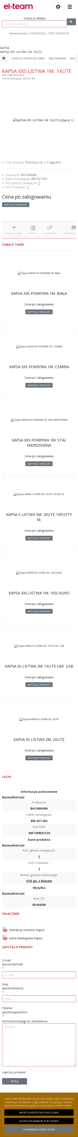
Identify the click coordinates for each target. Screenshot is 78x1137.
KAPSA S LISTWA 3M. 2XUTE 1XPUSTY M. (39, 517)
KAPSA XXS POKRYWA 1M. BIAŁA (39, 293)
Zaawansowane (18, 33)
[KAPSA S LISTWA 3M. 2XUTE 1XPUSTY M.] (39, 494)
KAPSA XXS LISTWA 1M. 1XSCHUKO (39, 593)
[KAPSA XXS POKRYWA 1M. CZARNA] (39, 346)
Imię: (12, 986)
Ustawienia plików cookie (39, 1129)
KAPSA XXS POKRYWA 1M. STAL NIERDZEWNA (39, 443)
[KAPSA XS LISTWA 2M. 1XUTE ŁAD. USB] (39, 646)
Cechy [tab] (32, 233)
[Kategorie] (69, 7)
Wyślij (15, 1081)
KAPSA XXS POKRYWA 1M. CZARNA (39, 366)
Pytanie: (14, 1010)
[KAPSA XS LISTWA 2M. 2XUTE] (39, 719)
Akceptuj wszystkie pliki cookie (39, 1112)
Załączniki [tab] (49, 233)
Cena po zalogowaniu (26, 196)
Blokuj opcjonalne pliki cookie (39, 1121)
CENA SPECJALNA (58, 33)
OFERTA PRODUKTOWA (28, 58)
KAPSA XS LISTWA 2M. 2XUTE (39, 739)
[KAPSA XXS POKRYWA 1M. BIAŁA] (39, 273)
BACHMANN (57, 58)
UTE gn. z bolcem (39, 881)
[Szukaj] (71, 21)
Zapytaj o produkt (15, 204)
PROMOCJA (38, 33)
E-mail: (12, 962)
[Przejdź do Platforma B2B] (3, 58)
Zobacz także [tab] (14, 233)
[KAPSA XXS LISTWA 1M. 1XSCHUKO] (39, 572)
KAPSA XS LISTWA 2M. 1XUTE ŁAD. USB (39, 666)
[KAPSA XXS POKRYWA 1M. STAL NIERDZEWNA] (39, 420)
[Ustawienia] (58, 7)
